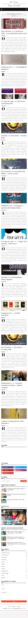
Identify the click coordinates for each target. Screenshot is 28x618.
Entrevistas (14, 559)
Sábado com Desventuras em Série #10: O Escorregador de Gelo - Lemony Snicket (16, 537)
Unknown (3, 35)
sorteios (14, 577)
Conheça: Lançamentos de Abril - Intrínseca (13, 422)
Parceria (14, 568)
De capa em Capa (14, 555)
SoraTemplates (10, 608)
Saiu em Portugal (14, 573)
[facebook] (7, 467)
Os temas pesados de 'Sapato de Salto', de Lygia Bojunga (16, 489)
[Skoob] (20, 473)
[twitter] (20, 467)
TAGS (14, 575)
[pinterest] (7, 470)
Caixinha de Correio (14, 552)
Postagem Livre (14, 570)
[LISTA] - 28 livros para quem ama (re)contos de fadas (16, 494)
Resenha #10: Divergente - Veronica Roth (14, 137)
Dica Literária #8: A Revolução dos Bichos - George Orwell (13, 172)
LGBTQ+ (14, 564)
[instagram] (20, 470)
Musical (14, 566)
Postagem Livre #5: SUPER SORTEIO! (10, 314)
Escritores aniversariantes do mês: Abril (15, 499)
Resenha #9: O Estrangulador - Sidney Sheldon (12, 278)
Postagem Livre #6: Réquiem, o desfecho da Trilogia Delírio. (12, 207)
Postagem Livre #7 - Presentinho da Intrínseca (14, 68)
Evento (14, 561)
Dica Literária (14, 557)
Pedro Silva (3, 105)
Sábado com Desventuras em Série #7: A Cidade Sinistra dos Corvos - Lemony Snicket (16, 543)
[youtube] (7, 473)
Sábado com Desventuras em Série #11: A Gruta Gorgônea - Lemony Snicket (15, 532)
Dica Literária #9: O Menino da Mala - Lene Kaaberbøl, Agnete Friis (14, 32)
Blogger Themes (22, 608)
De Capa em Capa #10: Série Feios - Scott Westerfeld (13, 102)
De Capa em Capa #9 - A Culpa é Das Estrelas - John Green (14, 242)
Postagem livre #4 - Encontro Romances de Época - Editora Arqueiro (11, 385)
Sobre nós (14, 606)
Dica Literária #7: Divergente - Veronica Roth (12, 348)
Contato (18, 606)
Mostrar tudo (14, 15)
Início (9, 606)
